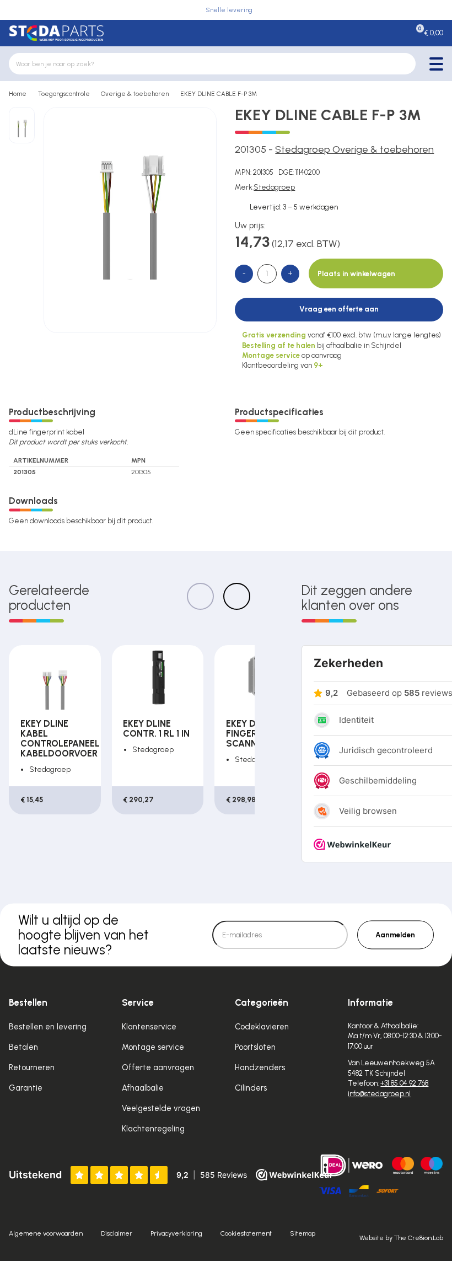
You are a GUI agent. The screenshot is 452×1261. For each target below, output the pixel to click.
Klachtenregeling (153, 1129)
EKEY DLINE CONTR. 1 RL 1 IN (156, 728)
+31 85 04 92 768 (404, 1083)
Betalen (23, 1047)
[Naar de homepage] (56, 33)
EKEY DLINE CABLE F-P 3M (218, 94)
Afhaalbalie (143, 1088)
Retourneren (32, 1067)
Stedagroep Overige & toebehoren (354, 149)
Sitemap (302, 1233)
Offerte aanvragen (158, 1067)
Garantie (25, 1088)
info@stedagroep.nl (379, 1094)
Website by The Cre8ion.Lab (401, 1237)
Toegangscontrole (64, 94)
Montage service (153, 1047)
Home (17, 94)
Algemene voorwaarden (46, 1233)
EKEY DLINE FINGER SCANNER (250, 733)
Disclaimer (116, 1233)
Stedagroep (274, 187)
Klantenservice (149, 1027)
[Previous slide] (200, 596)
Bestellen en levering (48, 1027)
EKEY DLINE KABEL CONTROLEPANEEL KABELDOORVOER (60, 738)
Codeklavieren (262, 1027)
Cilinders (251, 1088)
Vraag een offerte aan (339, 309)
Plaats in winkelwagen (356, 274)
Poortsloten (255, 1047)
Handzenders (260, 1067)
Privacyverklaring (176, 1233)
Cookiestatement (246, 1233)
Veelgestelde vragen (161, 1108)
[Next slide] (236, 596)
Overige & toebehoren (135, 94)
